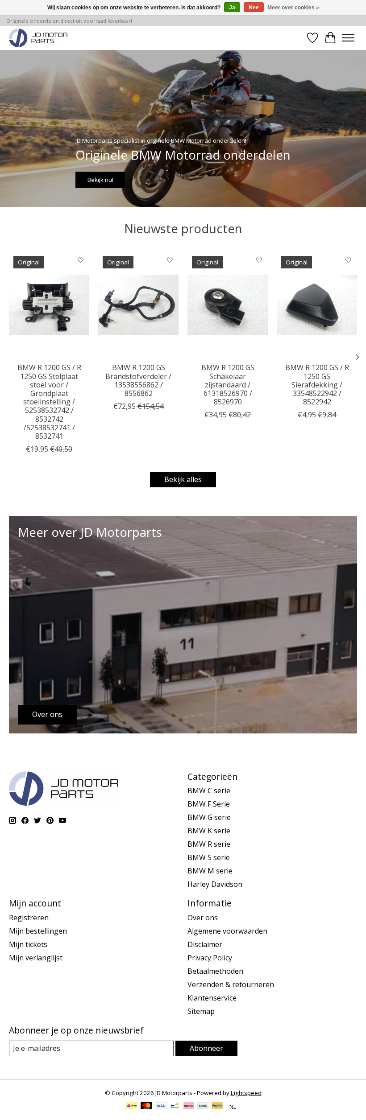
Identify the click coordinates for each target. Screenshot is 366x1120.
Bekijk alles (183, 479)
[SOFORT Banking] (188, 1106)
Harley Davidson (214, 884)
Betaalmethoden (215, 971)
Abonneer (206, 1048)
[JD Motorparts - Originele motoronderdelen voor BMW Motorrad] (38, 38)
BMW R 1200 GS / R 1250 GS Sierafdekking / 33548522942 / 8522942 (317, 384)
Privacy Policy (209, 958)
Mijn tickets (28, 944)
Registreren (29, 917)
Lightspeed (246, 1093)
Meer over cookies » (293, 7)
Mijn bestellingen (38, 931)
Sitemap (201, 1011)
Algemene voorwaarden (227, 931)
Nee (254, 7)
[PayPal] (217, 1106)
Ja (232, 7)
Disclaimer (204, 944)
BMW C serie (208, 790)
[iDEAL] (131, 1106)
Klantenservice (212, 998)
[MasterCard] (146, 1106)
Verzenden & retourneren (230, 984)
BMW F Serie (208, 804)
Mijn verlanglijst (35, 958)
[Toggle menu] (348, 38)
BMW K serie (208, 831)
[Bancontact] (174, 1106)
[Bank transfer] (203, 1106)
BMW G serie (209, 817)
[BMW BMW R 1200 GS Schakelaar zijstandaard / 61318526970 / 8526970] (227, 304)
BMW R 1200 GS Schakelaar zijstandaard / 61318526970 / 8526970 (227, 384)
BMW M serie (210, 871)
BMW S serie (208, 857)
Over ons (202, 917)
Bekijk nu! (100, 180)
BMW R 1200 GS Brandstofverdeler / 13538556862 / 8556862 (138, 380)
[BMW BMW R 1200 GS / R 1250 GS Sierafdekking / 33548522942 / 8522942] (317, 304)
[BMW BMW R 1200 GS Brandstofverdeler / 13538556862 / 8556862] (138, 304)
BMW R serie (208, 844)
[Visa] (160, 1106)
